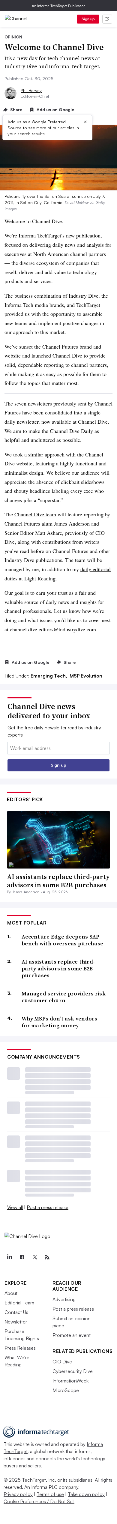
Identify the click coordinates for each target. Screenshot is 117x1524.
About (10, 1293)
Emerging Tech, (49, 676)
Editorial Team (19, 1303)
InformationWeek (70, 1381)
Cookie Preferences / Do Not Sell (39, 1501)
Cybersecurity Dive (72, 1371)
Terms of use (50, 1494)
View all (15, 1207)
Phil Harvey (31, 90)
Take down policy (86, 1494)
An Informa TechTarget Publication (59, 6)
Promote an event (71, 1335)
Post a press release (47, 1207)
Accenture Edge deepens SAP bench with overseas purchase (62, 940)
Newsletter (15, 1322)
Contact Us (16, 1312)
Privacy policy (18, 1494)
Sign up (88, 19)
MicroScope (65, 1390)
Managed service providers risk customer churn (64, 997)
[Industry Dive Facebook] (22, 1257)
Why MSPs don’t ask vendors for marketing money (60, 1022)
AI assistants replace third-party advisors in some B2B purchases (58, 881)
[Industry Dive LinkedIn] (9, 1257)
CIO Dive (62, 1362)
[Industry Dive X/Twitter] (34, 1257)
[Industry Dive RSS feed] (47, 1257)
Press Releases (20, 1348)
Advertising (64, 1299)
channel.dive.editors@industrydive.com (53, 629)
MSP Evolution (86, 676)
